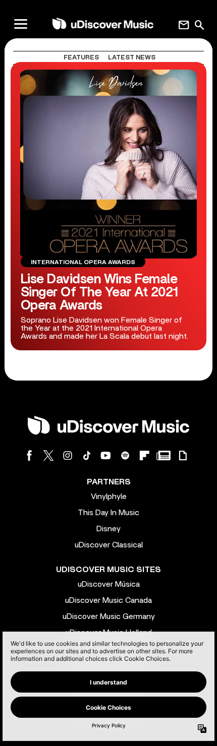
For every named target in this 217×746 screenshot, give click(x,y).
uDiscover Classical (109, 545)
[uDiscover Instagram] (68, 455)
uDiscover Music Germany (109, 616)
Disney (108, 529)
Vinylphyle (109, 496)
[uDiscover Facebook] (29, 455)
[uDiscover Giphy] (183, 455)
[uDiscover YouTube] (106, 455)
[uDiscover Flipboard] (144, 455)
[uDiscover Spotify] (125, 455)
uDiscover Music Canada (108, 600)
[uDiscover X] (48, 455)
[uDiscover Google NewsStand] (163, 455)
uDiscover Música (109, 584)
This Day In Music (108, 513)
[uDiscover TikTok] (87, 455)
